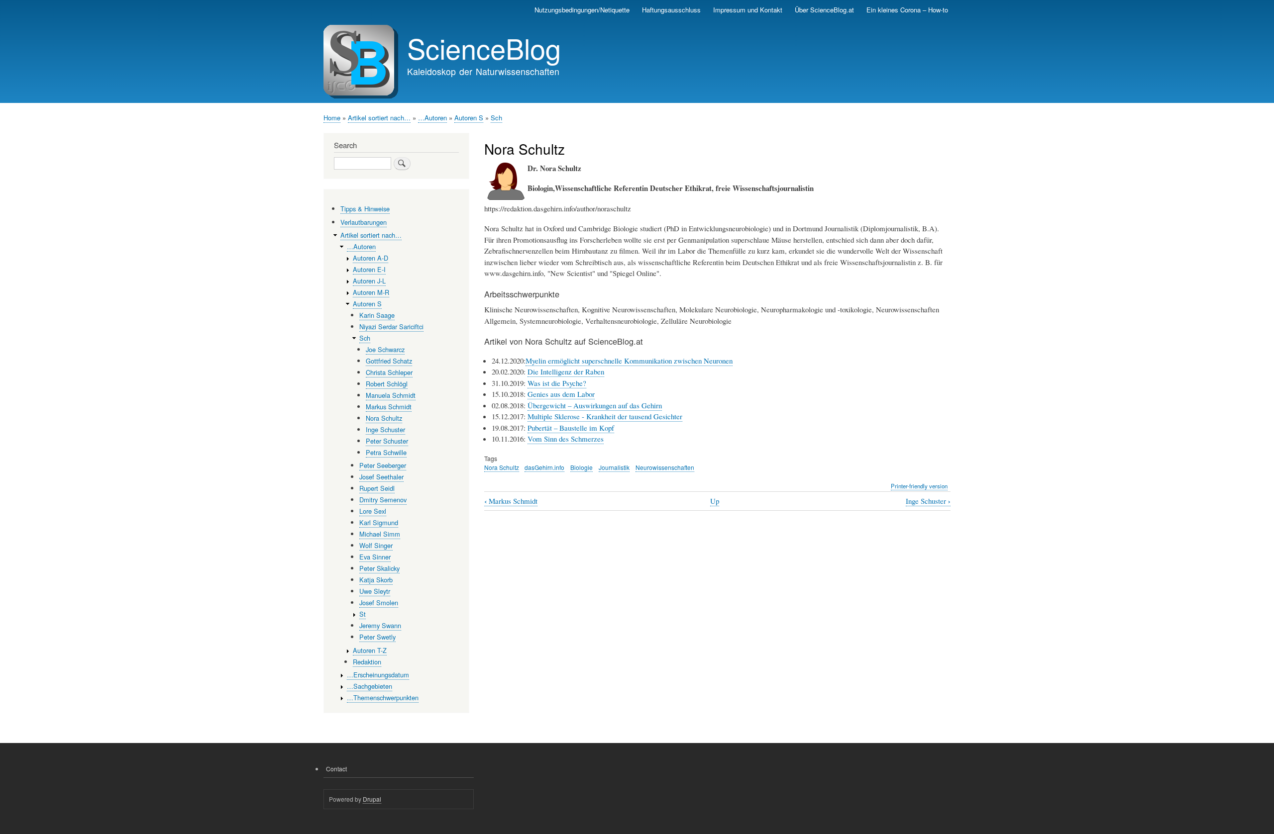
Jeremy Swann (380, 625)
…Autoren (432, 117)
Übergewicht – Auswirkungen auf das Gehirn (595, 405)
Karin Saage (377, 315)
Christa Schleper (389, 372)
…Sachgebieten (369, 686)
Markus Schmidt (510, 501)
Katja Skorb (376, 579)
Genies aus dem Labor (561, 394)
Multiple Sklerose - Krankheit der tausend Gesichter (605, 416)
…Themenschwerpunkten (383, 697)
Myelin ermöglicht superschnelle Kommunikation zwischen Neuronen (629, 361)
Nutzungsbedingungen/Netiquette (582, 9)
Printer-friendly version (919, 486)
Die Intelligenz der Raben (566, 371)
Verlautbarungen (363, 222)
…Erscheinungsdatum (378, 674)
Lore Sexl (372, 511)
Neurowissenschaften (665, 467)
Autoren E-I (369, 269)
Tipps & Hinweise (365, 208)
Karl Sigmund (378, 522)
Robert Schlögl (387, 383)
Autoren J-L (369, 280)
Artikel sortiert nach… (379, 117)
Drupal (372, 799)
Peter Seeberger (382, 465)
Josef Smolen (378, 602)
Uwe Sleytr (374, 591)
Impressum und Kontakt (747, 9)
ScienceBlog (484, 48)
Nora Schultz (501, 467)
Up (714, 501)
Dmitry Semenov (383, 499)
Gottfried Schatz (389, 361)
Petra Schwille (386, 452)
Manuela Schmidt (391, 395)
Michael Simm (379, 534)
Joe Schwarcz (385, 349)
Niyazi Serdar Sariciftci (391, 326)
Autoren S (468, 117)
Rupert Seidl (377, 488)
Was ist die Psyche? (557, 383)
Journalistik (614, 467)
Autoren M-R (371, 292)
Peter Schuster (387, 441)
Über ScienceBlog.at (824, 9)
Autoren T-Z (370, 650)
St (362, 614)
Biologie (581, 467)
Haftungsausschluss (671, 9)
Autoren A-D (370, 258)
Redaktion (367, 661)
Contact (336, 768)
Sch (496, 117)
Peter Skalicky (379, 568)
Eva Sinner (375, 556)
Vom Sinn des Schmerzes (566, 439)
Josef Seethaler (381, 476)
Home (331, 117)
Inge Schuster (928, 501)
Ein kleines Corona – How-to (907, 9)
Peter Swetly (377, 637)
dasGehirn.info (544, 467)
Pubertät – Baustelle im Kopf (571, 428)
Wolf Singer (376, 545)
